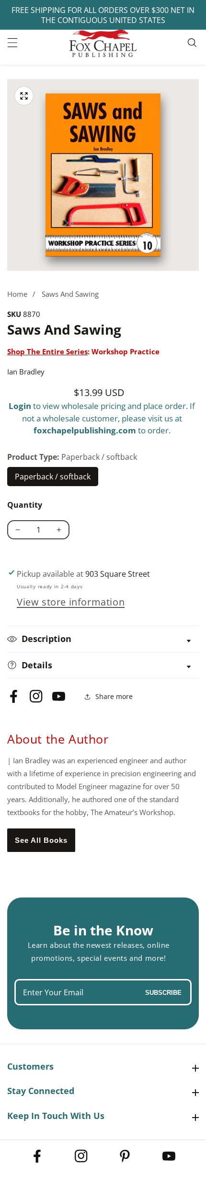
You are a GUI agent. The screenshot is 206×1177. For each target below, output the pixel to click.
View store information (71, 601)
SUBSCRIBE (163, 992)
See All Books (41, 840)
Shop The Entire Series (47, 351)
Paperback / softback (53, 479)
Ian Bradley (26, 371)
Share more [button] (114, 696)
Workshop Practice (126, 351)
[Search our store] (193, 42)
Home (17, 294)
